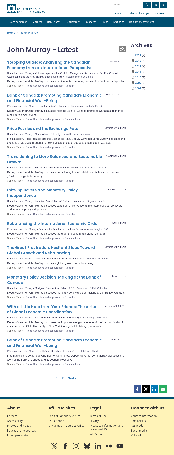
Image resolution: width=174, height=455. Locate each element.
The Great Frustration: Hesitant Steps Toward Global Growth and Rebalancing (51, 250)
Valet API (136, 435)
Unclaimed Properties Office (66, 425)
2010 (138, 77)
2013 (138, 61)
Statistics (118, 21)
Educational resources (21, 430)
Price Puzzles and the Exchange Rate (42, 128)
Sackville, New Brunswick (76, 134)
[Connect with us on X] (54, 448)
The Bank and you (140, 13)
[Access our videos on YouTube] (120, 448)
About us (119, 13)
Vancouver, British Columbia (92, 288)
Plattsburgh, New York (95, 317)
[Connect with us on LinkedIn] (98, 448)
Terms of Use (98, 416)
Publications (73, 21)
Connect (56, 421)
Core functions (18, 21)
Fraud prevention (18, 435)
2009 (138, 83)
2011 (138, 72)
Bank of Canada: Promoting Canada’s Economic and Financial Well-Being (54, 98)
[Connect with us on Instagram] (76, 448)
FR (155, 5)
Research (91, 21)
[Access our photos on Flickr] (109, 448)
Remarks (70, 85)
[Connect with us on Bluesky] (87, 448)
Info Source (97, 434)
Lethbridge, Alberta (89, 351)
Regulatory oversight (141, 21)
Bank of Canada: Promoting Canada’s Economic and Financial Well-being (54, 343)
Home (11, 33)
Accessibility (15, 421)
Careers (159, 13)
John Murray (29, 33)
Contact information (144, 416)
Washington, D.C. (99, 229)
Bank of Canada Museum (64, 416)
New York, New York (97, 258)
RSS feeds (137, 425)
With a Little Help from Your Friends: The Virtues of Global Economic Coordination (53, 309)
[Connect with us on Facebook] (65, 448)
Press (105, 21)
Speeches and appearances (48, 85)
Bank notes (53, 21)
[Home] (26, 8)
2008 (138, 88)
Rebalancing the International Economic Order (53, 223)
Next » (72, 378)
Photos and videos (19, 425)
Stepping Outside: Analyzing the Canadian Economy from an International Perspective (50, 65)
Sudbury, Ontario (94, 106)
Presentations (72, 119)
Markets (37, 21)
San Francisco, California (93, 167)
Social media (139, 430)
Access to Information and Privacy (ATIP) (106, 427)
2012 (138, 66)
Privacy (94, 421)
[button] (137, 389)
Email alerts (138, 421)
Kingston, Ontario (96, 201)
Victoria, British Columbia (79, 76)
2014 (138, 55)
